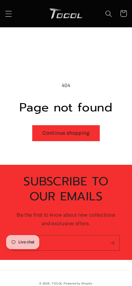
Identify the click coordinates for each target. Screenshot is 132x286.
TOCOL (57, 283)
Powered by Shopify (78, 283)
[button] (8, 13)
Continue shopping (66, 133)
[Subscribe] (112, 243)
